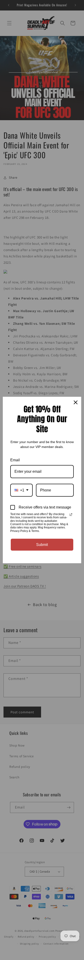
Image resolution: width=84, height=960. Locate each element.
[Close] (75, 402)
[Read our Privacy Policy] (71, 514)
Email (15, 460)
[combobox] (21, 490)
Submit (42, 545)
